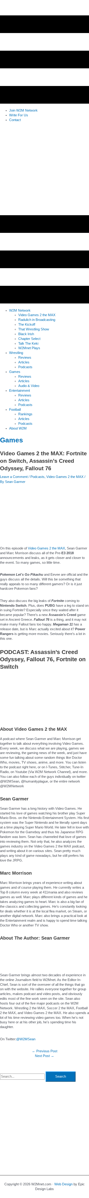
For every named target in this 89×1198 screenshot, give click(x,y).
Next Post (44, 1056)
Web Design (63, 1184)
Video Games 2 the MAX (65, 477)
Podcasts (37, 477)
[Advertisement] (44, 170)
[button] (20, 310)
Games (11, 440)
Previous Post (44, 1051)
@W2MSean (25, 1039)
